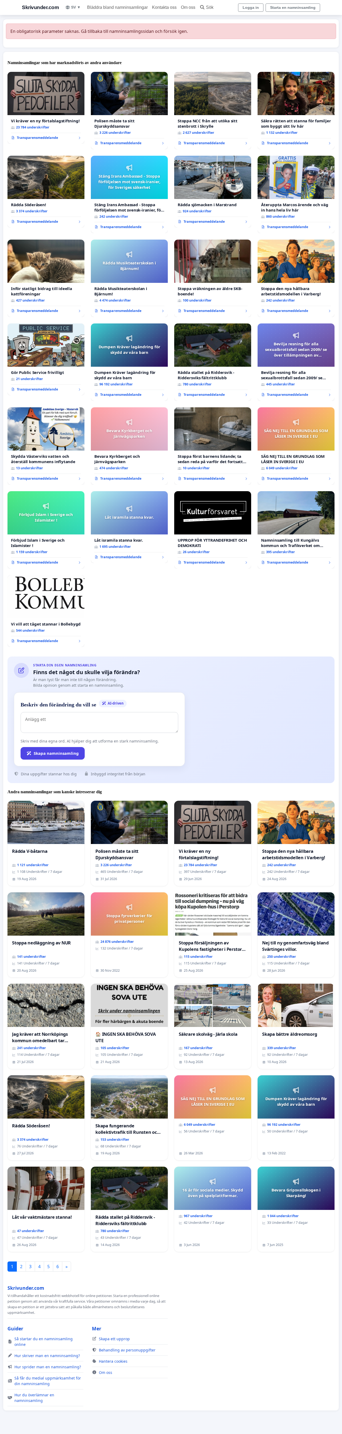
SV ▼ (76, 7)
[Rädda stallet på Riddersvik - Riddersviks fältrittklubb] (212, 362)
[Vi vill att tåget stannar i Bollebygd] (45, 611)
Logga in (251, 7)
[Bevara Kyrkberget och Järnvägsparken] (129, 446)
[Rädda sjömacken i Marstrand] (212, 192)
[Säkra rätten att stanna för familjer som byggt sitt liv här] (296, 110)
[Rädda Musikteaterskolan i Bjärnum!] (129, 278)
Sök (209, 7)
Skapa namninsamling (56, 753)
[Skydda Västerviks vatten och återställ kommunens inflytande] (45, 446)
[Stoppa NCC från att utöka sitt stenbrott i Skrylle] (212, 110)
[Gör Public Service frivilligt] (45, 359)
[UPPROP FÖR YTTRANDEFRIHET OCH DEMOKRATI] (212, 530)
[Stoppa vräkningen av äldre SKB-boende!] (212, 278)
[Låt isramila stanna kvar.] (129, 527)
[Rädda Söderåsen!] (45, 192)
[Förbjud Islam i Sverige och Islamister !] (45, 530)
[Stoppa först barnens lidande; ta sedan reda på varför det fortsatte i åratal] (212, 446)
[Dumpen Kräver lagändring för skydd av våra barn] (129, 362)
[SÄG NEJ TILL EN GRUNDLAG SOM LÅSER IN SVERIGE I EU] (296, 446)
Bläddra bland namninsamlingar (117, 7)
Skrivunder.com (40, 7)
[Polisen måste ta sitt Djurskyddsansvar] (129, 110)
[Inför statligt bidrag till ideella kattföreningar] (45, 278)
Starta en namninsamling (293, 7)
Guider (15, 1328)
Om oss (188, 7)
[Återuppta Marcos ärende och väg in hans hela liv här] (296, 194)
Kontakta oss (164, 7)
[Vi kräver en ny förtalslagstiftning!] (45, 108)
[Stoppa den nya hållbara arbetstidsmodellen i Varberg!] (296, 278)
